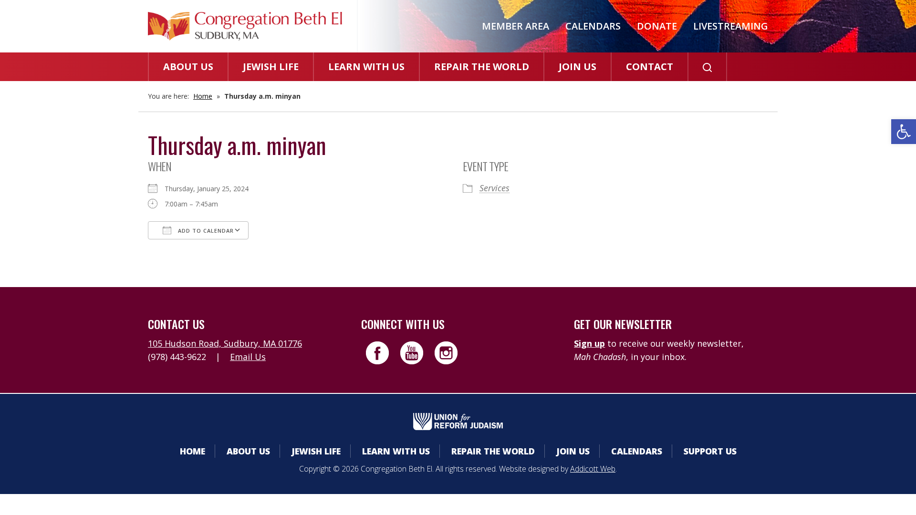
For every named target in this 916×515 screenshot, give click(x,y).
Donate (657, 26)
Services (494, 188)
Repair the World (481, 66)
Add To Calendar (205, 230)
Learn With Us (366, 66)
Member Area (515, 26)
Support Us (710, 451)
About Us (188, 66)
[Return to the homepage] (245, 26)
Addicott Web (592, 469)
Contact (649, 66)
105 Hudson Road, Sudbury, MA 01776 (225, 343)
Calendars (593, 26)
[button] (903, 131)
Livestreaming (730, 26)
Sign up (589, 343)
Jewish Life (271, 66)
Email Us (248, 356)
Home (202, 96)
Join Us (577, 66)
